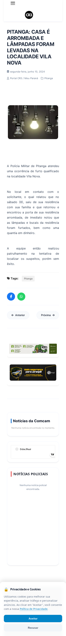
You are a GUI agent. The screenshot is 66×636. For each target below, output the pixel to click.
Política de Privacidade (33, 609)
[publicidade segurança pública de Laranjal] (33, 372)
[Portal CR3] (33, 15)
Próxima (46, 315)
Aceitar (33, 618)
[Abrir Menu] (13, 3)
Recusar (33, 627)
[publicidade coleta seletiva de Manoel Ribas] (33, 349)
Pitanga (28, 278)
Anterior (20, 315)
